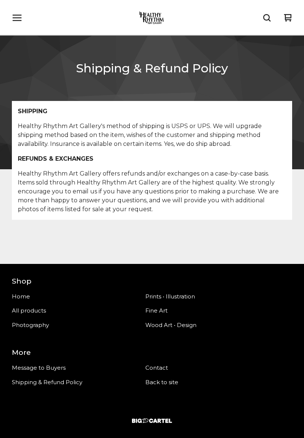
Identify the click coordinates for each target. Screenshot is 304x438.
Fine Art (156, 310)
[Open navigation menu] (17, 17)
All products (29, 310)
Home (21, 296)
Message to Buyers (39, 367)
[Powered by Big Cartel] (152, 420)
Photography (30, 324)
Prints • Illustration (170, 296)
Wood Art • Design (170, 324)
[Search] (267, 17)
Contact (156, 367)
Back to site (161, 382)
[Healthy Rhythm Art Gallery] (152, 18)
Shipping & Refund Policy (47, 382)
